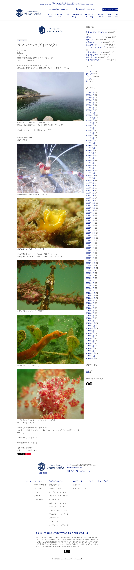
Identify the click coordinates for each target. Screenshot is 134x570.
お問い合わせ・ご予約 (110, 9)
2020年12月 (92, 263)
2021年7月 (91, 245)
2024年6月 (91, 158)
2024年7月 (91, 155)
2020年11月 (92, 265)
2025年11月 (92, 115)
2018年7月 (91, 336)
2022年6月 (91, 218)
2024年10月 (92, 148)
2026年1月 (91, 110)
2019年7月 (91, 305)
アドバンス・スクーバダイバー (59, 496)
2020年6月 (91, 278)
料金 (99, 481)
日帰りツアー (77, 485)
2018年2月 (91, 348)
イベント (91, 71)
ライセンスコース (55, 488)
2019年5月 (91, 310)
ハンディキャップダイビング (58, 525)
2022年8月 (91, 213)
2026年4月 (91, 102)
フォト (89, 369)
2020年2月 (91, 288)
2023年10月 (92, 178)
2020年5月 (91, 280)
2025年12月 (92, 113)
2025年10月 (92, 118)
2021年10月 (92, 238)
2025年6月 (91, 128)
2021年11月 (92, 235)
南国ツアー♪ (90, 40)
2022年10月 (92, 208)
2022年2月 (91, 228)
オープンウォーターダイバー (58, 492)
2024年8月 (91, 153)
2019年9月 (91, 300)
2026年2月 (91, 108)
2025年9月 (91, 120)
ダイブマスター (54, 518)
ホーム (28, 481)
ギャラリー (92, 481)
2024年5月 (91, 160)
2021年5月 (91, 250)
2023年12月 (92, 173)
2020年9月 (91, 270)
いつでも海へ (38, 488)
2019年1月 (91, 321)
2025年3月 (91, 135)
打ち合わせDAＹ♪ (92, 55)
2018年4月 (91, 343)
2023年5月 (91, 190)
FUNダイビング (77, 481)
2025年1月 (91, 140)
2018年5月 (91, 341)
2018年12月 (92, 323)
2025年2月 (91, 138)
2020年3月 (91, 285)
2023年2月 (91, 198)
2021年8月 (91, 243)
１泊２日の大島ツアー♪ (95, 60)
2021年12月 (92, 233)
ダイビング (22, 40)
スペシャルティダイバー (57, 507)
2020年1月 (91, 290)
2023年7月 (91, 185)
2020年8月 (91, 273)
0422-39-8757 (62, 9)
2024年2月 (91, 168)
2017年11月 (92, 356)
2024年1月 (91, 170)
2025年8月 (91, 123)
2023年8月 (91, 183)
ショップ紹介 (37, 481)
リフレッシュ (53, 521)
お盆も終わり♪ (91, 57)
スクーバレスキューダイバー (58, 503)
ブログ (105, 481)
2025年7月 (91, 125)
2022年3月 (91, 225)
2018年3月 (91, 346)
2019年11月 (92, 295)
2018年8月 (91, 333)
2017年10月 (91, 358)
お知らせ (91, 74)
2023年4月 (91, 193)
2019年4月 (91, 313)
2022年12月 (92, 203)
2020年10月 (92, 268)
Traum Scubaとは (40, 485)
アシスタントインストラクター (59, 514)
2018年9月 (91, 331)
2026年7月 (91, 95)
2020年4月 (91, 283)
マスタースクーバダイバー (58, 510)
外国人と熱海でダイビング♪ (96, 32)
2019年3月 (91, 315)
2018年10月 (92, 328)
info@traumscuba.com (74, 468)
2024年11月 (92, 145)
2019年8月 (91, 303)
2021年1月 (91, 260)
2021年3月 (91, 255)
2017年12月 (92, 353)
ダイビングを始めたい (55, 481)
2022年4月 (91, 223)
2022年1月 (91, 230)
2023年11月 (92, 175)
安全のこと (37, 492)
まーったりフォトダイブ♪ (95, 47)
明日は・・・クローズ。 (95, 37)
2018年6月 (91, 338)
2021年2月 (91, 258)
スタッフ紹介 (38, 499)
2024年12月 (92, 143)
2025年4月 (91, 133)
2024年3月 (91, 165)
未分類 (90, 79)
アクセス (37, 496)
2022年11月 (92, 205)
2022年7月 (91, 215)
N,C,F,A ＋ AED (54, 499)
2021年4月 (91, 253)
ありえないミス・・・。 (95, 45)
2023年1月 (91, 200)
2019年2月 (91, 318)
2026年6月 (91, 97)
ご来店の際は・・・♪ (94, 52)
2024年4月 (91, 163)
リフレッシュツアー (79, 488)
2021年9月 (91, 240)
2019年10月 (92, 298)
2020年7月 (91, 275)
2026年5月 (91, 100)
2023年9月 (91, 180)
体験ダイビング (54, 485)
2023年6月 (91, 188)
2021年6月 (91, 248)
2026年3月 (91, 105)
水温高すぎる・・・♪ (94, 42)
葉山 (88, 372)
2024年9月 (91, 150)
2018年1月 (91, 351)
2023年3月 (91, 195)
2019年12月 (92, 293)
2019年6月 (91, 308)
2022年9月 (91, 210)
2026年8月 (91, 92)
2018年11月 (92, 326)
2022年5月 (91, 220)
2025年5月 (91, 130)
